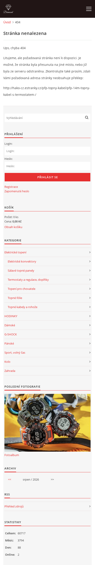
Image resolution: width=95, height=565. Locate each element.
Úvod (7, 22)
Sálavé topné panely (21, 270)
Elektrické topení (15, 252)
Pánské (9, 343)
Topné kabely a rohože (22, 307)
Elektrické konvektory (22, 261)
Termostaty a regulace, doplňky (28, 280)
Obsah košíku (13, 227)
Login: (8, 144)
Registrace (11, 187)
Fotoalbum (11, 455)
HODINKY (10, 316)
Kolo (7, 362)
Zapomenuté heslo (16, 191)
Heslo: (8, 159)
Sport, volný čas (14, 353)
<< (9, 479)
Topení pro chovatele (21, 289)
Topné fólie (15, 298)
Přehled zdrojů (14, 506)
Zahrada (9, 371)
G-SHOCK (10, 334)
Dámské (9, 325)
